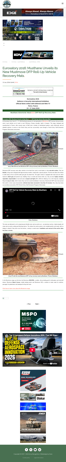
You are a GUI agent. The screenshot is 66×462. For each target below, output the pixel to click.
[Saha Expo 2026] (23, 23)
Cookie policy (26, 457)
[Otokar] (33, 397)
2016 (16, 82)
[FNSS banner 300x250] (33, 422)
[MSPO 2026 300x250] (33, 320)
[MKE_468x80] (23, 37)
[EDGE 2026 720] (33, 12)
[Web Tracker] (6, 298)
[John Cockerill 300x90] (33, 439)
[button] (62, 3)
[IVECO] (33, 54)
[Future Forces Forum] (23, 30)
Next (36, 304)
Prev (29, 304)
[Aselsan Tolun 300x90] (33, 406)
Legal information (38, 457)
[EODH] (33, 380)
